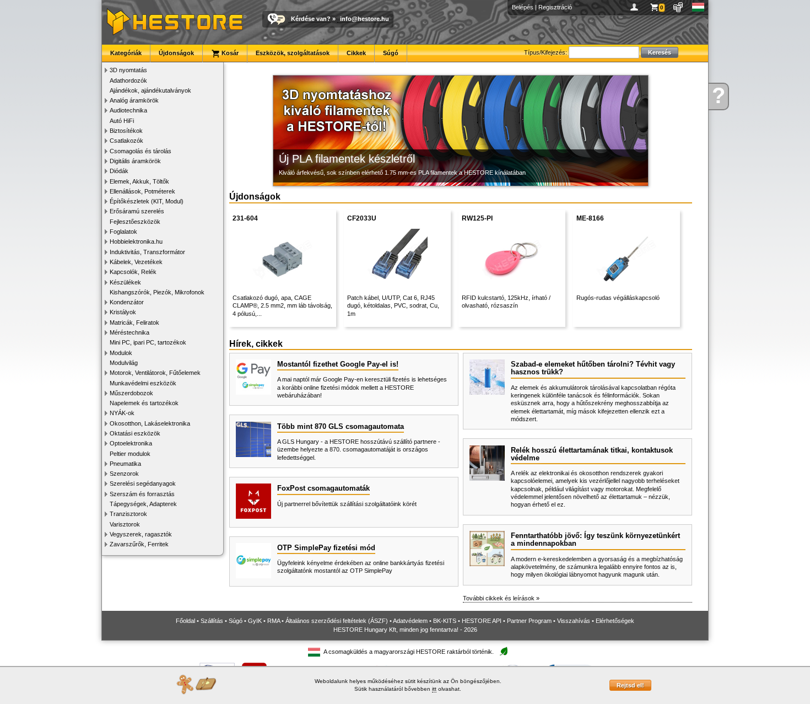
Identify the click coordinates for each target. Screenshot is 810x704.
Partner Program (529, 620)
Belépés (522, 7)
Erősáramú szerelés (137, 211)
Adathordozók (128, 80)
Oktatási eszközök (135, 433)
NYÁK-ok (122, 413)
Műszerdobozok (131, 393)
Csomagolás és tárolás (140, 151)
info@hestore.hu (364, 18)
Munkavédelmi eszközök (143, 383)
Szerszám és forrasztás (142, 494)
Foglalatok (123, 231)
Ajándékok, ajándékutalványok (150, 90)
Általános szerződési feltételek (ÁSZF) (336, 620)
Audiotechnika (128, 110)
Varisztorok (125, 524)
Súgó (390, 53)
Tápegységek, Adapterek (143, 504)
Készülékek (125, 282)
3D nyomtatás (128, 70)
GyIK (255, 620)
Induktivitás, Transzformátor (147, 252)
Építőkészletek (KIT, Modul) (146, 201)
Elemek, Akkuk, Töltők (139, 181)
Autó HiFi (122, 120)
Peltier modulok (130, 453)
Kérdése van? (311, 18)
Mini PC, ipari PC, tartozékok (148, 342)
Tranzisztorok (128, 513)
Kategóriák (126, 53)
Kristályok (123, 312)
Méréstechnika (129, 332)
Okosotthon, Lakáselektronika (150, 423)
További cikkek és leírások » (501, 598)
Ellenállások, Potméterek (142, 191)
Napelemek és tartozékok (144, 403)
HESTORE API (481, 620)
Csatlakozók (126, 140)
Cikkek (356, 53)
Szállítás (212, 620)
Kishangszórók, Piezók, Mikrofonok (157, 292)
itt (434, 689)
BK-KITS (444, 620)
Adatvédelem (410, 620)
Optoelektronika (131, 443)
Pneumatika (125, 463)
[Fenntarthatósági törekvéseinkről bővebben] (503, 652)
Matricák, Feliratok (134, 322)
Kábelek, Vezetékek (136, 262)
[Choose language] (698, 7)
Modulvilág (124, 362)
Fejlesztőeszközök (135, 221)
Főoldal (185, 620)
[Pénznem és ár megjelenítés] (678, 7)
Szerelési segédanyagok (143, 483)
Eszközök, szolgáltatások (293, 53)
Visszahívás (573, 620)
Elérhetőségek (615, 620)
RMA (273, 620)
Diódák (119, 171)
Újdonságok (176, 53)
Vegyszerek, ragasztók (141, 534)
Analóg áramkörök (134, 100)
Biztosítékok (126, 130)
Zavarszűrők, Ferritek (139, 544)
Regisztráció (555, 7)
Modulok (121, 353)
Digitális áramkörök (135, 161)
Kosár (229, 53)
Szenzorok (124, 473)
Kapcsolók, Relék (133, 271)
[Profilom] (636, 7)
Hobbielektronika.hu (136, 241)
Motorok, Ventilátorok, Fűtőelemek (155, 372)
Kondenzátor (127, 302)
